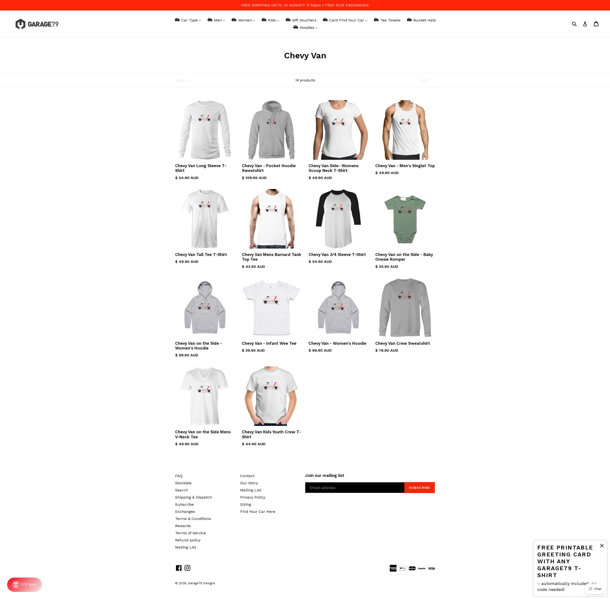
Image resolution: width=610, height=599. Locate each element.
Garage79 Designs (201, 583)
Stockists (183, 483)
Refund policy (187, 540)
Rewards (183, 526)
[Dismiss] (602, 546)
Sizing (245, 504)
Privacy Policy (252, 497)
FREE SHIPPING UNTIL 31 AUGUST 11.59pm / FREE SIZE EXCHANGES (305, 5)
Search (181, 490)
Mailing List (185, 547)
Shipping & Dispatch (193, 497)
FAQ (179, 476)
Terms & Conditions (193, 518)
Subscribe (184, 504)
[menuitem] (187, 20)
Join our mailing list (324, 475)
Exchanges (185, 511)
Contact (247, 476)
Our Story (249, 483)
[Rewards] (24, 585)
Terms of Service (190, 533)
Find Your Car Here (257, 511)
